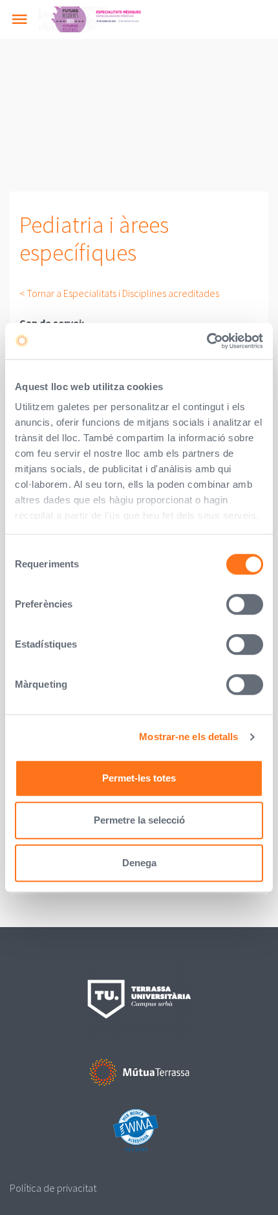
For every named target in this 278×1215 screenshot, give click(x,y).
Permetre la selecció (139, 820)
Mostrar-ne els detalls (188, 736)
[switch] (244, 604)
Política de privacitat (53, 1187)
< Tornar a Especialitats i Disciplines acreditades (119, 293)
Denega (139, 862)
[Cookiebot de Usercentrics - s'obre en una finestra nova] (206, 341)
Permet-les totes (139, 777)
